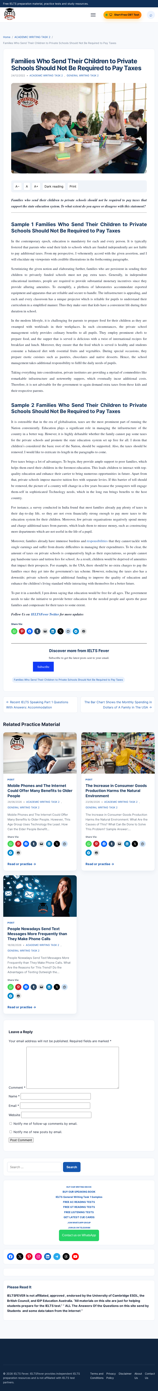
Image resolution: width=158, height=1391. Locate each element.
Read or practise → (22, 864)
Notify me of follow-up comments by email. (45, 1124)
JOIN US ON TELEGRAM (79, 1227)
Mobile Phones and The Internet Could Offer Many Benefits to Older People (40, 790)
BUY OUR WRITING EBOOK (79, 1187)
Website (14, 1115)
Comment (17, 1087)
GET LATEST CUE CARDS (79, 1217)
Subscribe (43, 667)
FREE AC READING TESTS (79, 1201)
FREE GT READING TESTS (79, 1206)
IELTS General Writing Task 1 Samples (79, 1196)
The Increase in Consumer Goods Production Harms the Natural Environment (116, 790)
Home (6, 37)
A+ (36, 186)
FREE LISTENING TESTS (79, 1212)
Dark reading (54, 186)
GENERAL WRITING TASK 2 (83, 75)
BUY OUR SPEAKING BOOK (79, 1191)
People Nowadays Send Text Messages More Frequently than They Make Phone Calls (37, 933)
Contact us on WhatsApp (79, 1235)
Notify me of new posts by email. (37, 1132)
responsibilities (97, 541)
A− (17, 186)
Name (14, 1096)
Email (14, 1106)
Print (73, 186)
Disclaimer (125, 1373)
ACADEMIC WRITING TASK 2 (32, 37)
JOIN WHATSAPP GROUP (79, 1222)
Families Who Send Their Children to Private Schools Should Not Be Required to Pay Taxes (68, 679)
